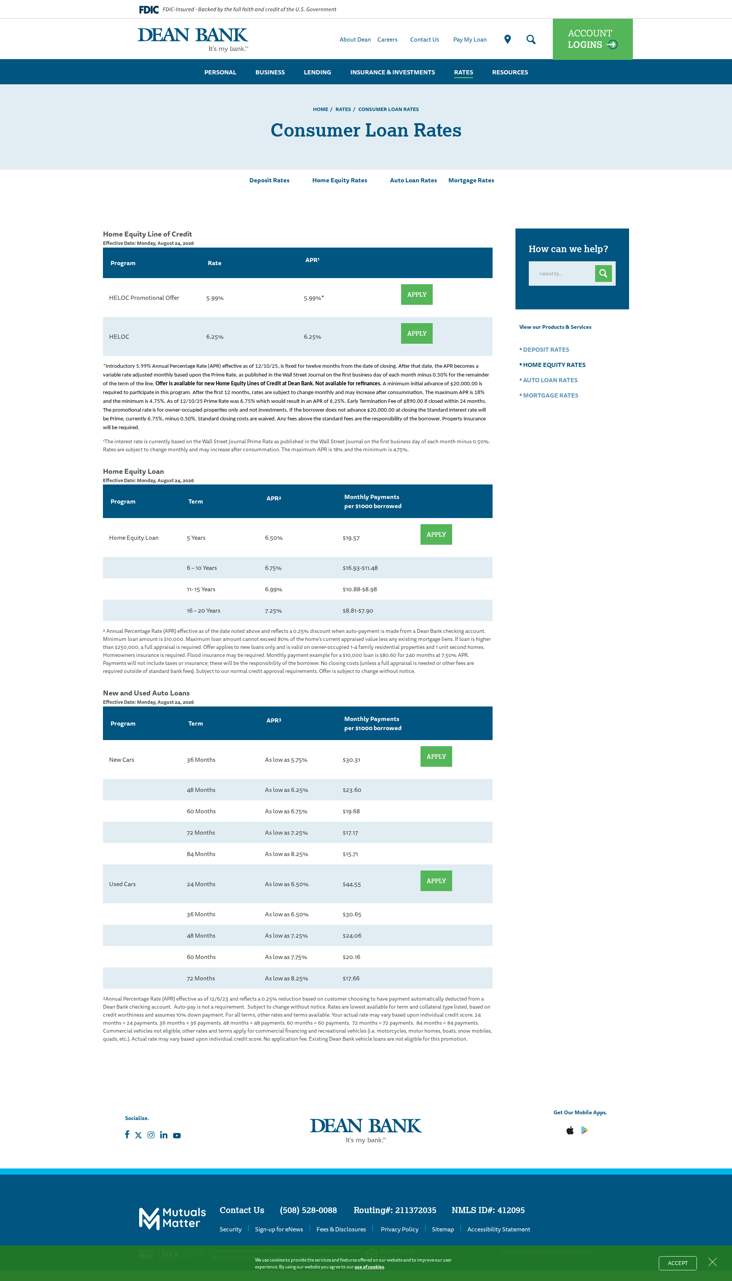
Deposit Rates (269, 180)
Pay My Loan (470, 39)
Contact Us (424, 39)
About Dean (355, 39)
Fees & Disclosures (341, 1229)
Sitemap (443, 1229)
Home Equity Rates (339, 180)
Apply (417, 294)
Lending (317, 72)
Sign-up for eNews (279, 1229)
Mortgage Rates (471, 180)
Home (320, 109)
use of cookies (369, 1266)
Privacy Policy (400, 1229)
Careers (387, 39)
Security (231, 1229)
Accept (682, 1264)
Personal (220, 72)
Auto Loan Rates (413, 180)
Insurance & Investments (392, 72)
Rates (463, 72)
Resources (510, 72)
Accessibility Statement (498, 1229)
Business (270, 72)
